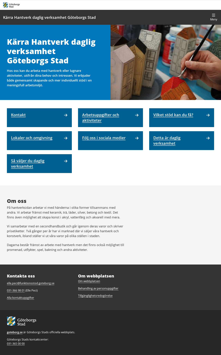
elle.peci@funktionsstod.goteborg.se (30, 283)
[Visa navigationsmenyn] (213, 17)
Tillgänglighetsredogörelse (95, 296)
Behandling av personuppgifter (98, 288)
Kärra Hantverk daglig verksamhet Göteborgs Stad (49, 17)
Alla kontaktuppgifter (20, 298)
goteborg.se (15, 332)
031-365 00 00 (16, 344)
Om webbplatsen (89, 281)
